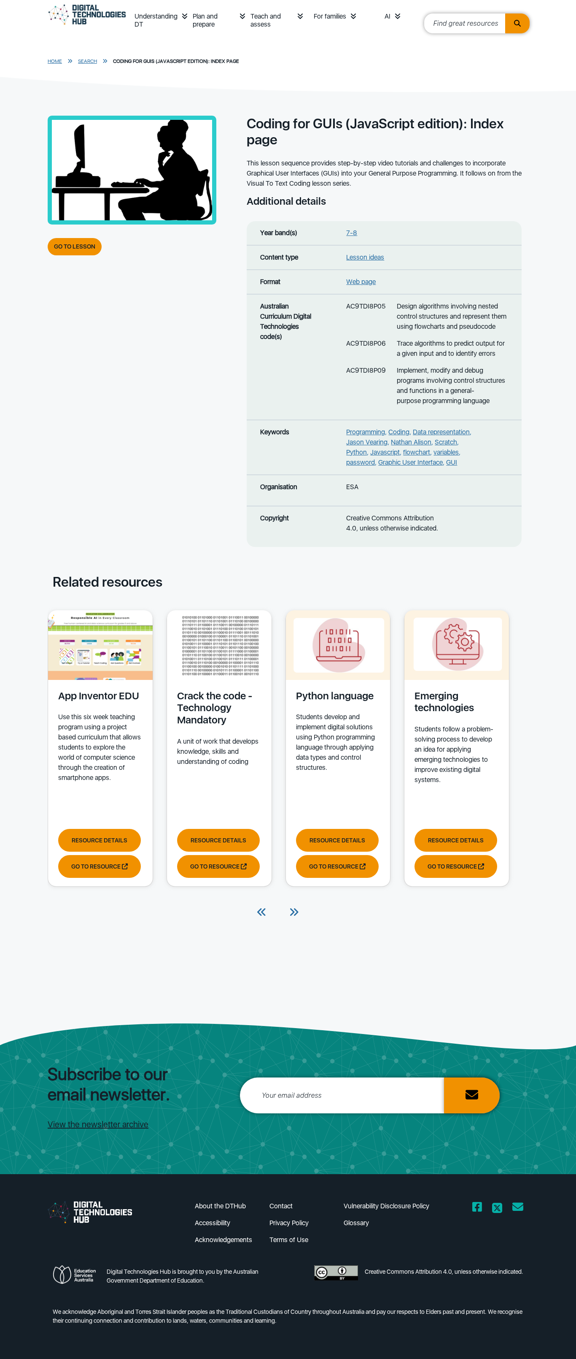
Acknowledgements (223, 1240)
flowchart (416, 452)
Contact (281, 1206)
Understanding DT (156, 20)
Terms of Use (288, 1240)
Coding (398, 432)
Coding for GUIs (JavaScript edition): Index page (176, 61)
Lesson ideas (365, 257)
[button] (185, 16)
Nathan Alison (411, 442)
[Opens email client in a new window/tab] (517, 1209)
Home (55, 61)
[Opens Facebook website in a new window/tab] (477, 1209)
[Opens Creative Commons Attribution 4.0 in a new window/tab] (336, 1278)
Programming (365, 432)
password (360, 462)
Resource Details (99, 840)
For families (330, 16)
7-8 (351, 233)
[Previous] (262, 913)
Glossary (356, 1223)
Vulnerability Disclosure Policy (386, 1206)
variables (446, 452)
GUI (451, 462)
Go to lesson (74, 246)
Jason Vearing (367, 442)
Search (87, 61)
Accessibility (212, 1223)
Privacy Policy (289, 1223)
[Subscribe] (472, 1095)
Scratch (446, 442)
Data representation (441, 432)
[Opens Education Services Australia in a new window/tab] (76, 1278)
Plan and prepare (205, 20)
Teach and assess (265, 20)
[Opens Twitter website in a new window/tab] (497, 1209)
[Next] (294, 913)
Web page (361, 282)
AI (387, 16)
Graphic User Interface (410, 462)
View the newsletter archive (98, 1124)
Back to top (547, 1340)
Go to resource (96, 866)
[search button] (517, 23)
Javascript (385, 452)
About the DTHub (220, 1206)
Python (356, 452)
